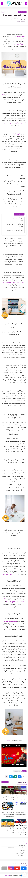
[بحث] (2, 3)
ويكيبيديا (8, 740)
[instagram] (11, 868)
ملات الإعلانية (8, 621)
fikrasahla (7, 875)
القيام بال (14, 621)
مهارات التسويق (17, 771)
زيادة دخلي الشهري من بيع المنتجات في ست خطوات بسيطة (8, 814)
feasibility (22, 36)
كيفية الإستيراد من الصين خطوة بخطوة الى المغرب (8, 830)
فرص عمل (22, 850)
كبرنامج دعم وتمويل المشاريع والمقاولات (14, 123)
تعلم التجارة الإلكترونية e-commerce (16, 847)
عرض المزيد (5, 782)
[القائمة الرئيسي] (26, 3)
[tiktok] (4, 868)
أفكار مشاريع (22, 845)
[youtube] (17, 868)
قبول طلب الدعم (15, 134)
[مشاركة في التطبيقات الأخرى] (6, 776)
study (17, 36)
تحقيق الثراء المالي (7, 574)
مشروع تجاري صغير (19, 44)
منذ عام (20, 217)
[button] (20, 776)
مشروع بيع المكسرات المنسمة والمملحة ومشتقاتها (21, 798)
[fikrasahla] (14, 3)
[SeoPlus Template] (22, 875)
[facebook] (24, 868)
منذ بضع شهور (22, 794)
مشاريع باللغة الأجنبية (20, 853)
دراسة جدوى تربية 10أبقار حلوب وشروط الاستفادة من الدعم (8, 798)
